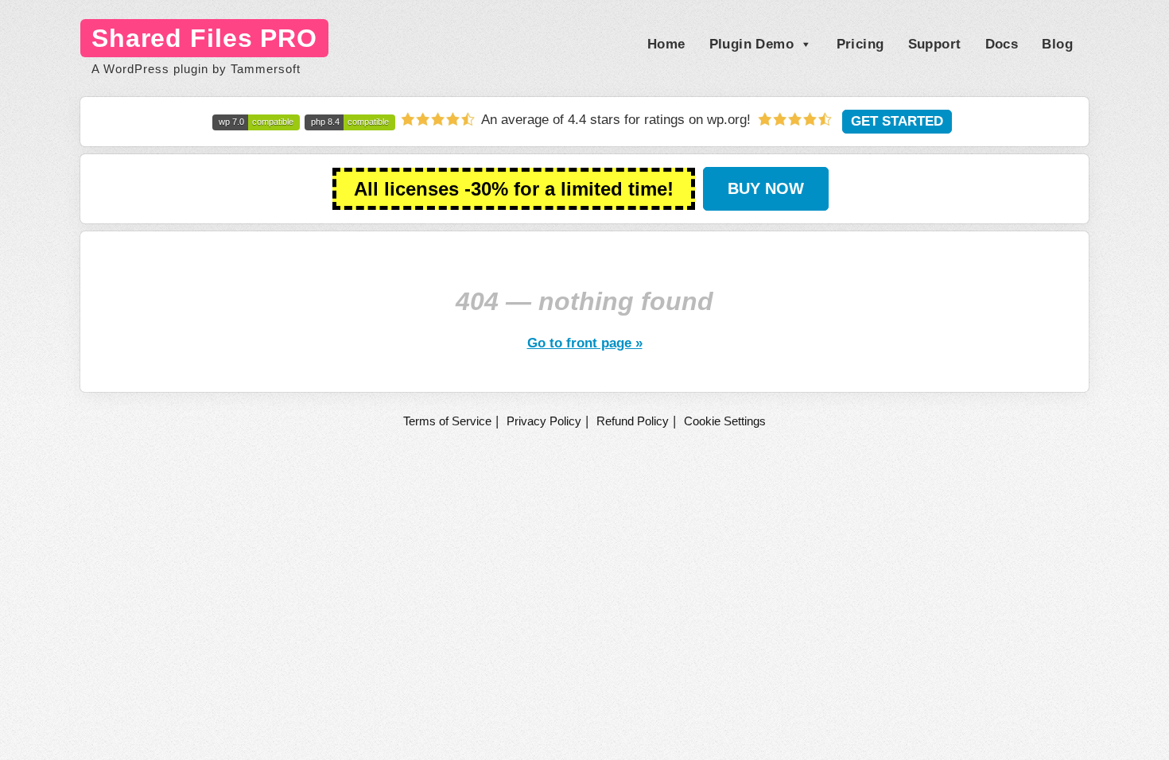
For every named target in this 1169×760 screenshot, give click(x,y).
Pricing (860, 44)
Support (934, 44)
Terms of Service (447, 421)
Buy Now (766, 188)
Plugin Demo (751, 44)
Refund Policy (632, 421)
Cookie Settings (725, 421)
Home (666, 44)
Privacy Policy (544, 421)
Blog (1057, 44)
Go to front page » (585, 343)
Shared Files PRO (204, 38)
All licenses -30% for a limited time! (514, 189)
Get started (897, 121)
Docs (1002, 44)
